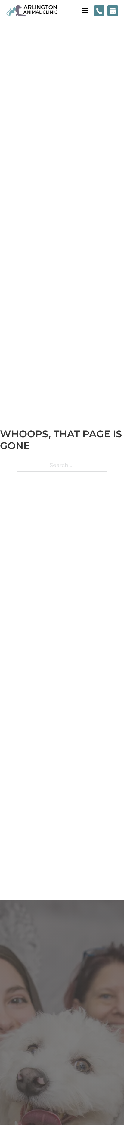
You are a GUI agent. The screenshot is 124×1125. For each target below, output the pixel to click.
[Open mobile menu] (85, 10)
